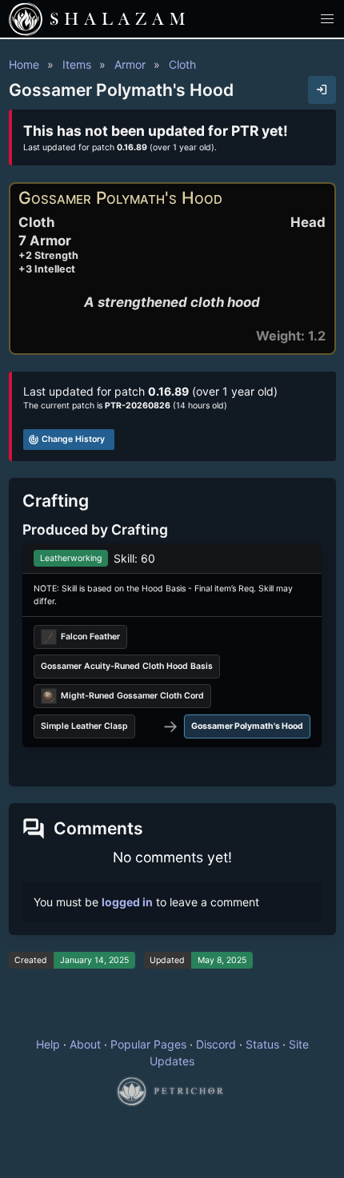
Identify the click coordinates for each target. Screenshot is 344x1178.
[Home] (25, 19)
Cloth (182, 64)
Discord (216, 1044)
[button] (327, 18)
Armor (130, 64)
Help (48, 1044)
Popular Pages (148, 1044)
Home (24, 64)
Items (76, 64)
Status (262, 1044)
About (85, 1044)
